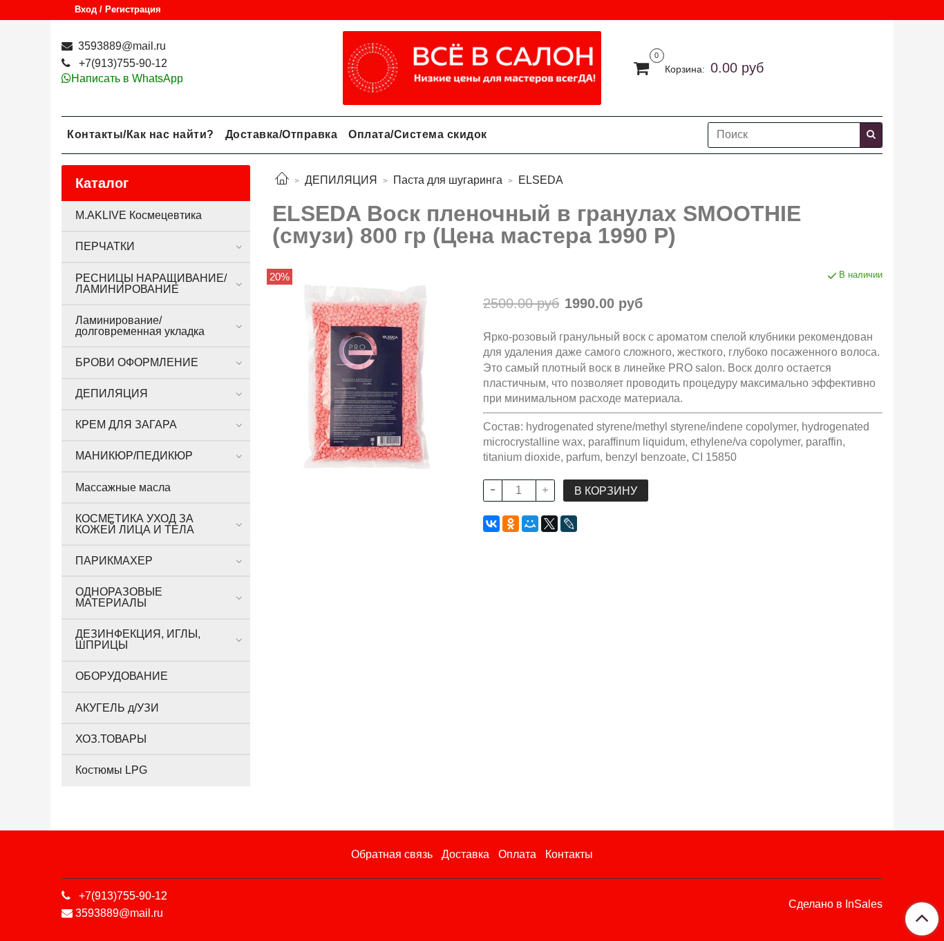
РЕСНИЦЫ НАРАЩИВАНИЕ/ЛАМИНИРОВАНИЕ (151, 283)
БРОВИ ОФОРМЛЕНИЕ (136, 362)
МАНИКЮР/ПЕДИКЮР (134, 456)
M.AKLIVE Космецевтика (138, 215)
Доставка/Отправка (281, 134)
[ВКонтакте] (491, 523)
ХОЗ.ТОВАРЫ (111, 739)
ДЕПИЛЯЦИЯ (341, 180)
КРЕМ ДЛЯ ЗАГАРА (126, 424)
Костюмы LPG (111, 770)
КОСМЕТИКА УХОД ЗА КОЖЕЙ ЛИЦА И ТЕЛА (134, 524)
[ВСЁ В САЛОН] (472, 64)
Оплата (517, 854)
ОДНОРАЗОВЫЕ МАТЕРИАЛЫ (118, 597)
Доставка (465, 854)
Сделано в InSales (835, 904)
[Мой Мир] (530, 523)
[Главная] (282, 180)
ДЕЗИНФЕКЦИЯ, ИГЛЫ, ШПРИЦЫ (137, 639)
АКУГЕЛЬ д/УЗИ (117, 708)
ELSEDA (540, 180)
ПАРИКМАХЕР (114, 561)
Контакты (569, 854)
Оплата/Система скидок (417, 134)
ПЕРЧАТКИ (105, 246)
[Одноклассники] (510, 523)
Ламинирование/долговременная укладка (140, 325)
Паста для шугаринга (447, 180)
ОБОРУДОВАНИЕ (121, 676)
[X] (549, 523)
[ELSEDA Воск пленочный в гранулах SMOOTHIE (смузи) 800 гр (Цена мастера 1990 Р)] (366, 375)
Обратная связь (392, 854)
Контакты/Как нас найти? (140, 134)
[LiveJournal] (568, 523)
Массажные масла (123, 487)
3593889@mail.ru (120, 46)
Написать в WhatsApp (127, 78)
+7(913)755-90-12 (121, 63)
